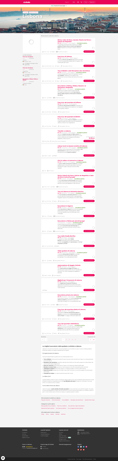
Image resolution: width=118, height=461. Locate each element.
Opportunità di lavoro (64, 440)
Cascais (52, 414)
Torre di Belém (65, 400)
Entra (85, 2)
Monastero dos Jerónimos (77, 400)
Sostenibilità (25, 435)
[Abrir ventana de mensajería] (3, 458)
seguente (90, 339)
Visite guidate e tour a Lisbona (48, 405)
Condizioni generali (71, 459)
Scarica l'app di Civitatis (47, 444)
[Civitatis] (26, 2)
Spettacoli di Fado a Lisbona (47, 408)
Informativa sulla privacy (87, 459)
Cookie (94, 459)
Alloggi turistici (62, 439)
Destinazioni (44, 432)
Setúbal (57, 414)
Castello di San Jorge (90, 400)
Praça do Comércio (45, 400)
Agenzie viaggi (62, 435)
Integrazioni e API (63, 437)
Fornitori (61, 432)
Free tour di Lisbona (28, 56)
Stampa (24, 434)
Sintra (47, 414)
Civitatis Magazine (45, 434)
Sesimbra (63, 414)
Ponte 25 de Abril (56, 400)
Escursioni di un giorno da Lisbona (76, 405)
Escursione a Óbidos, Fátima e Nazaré (30, 80)
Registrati (92, 2)
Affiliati (60, 434)
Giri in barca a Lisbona (61, 408)
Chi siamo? (24, 432)
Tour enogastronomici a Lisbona (75, 408)
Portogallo (25, 12)
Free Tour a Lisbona (62, 405)
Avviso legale (78, 459)
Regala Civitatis (26, 437)
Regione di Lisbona (34, 12)
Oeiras (42, 414)
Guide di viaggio (44, 435)
